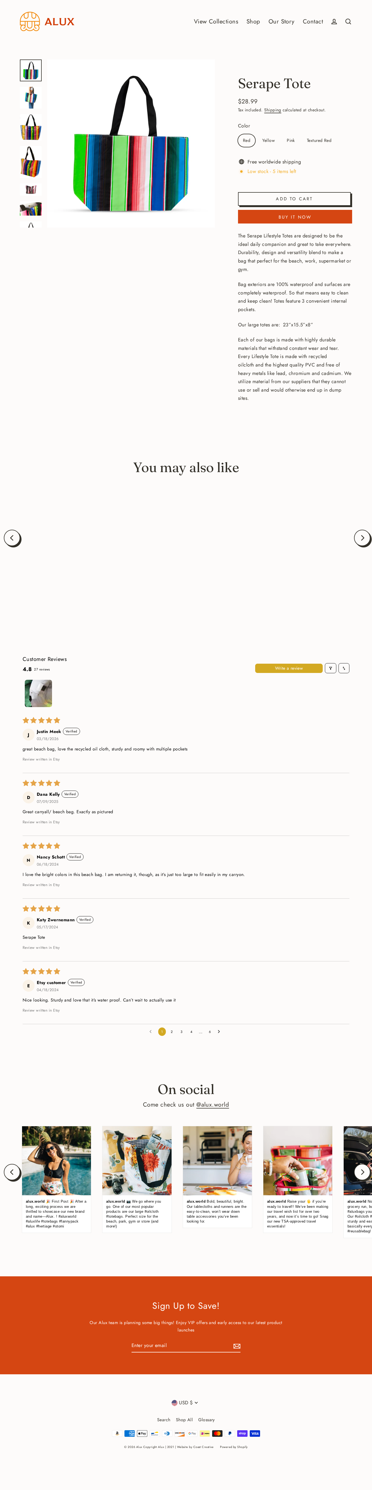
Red (246, 140)
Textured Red (319, 140)
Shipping (272, 110)
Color (244, 125)
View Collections (216, 21)
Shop (253, 21)
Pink (291, 140)
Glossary (206, 1420)
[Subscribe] (236, 1345)
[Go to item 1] (38, 693)
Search (163, 1420)
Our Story (282, 21)
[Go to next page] (220, 1032)
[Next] (362, 538)
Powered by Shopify (234, 1447)
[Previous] (12, 538)
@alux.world (212, 1104)
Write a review (289, 668)
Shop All (184, 1420)
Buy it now (295, 217)
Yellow (268, 140)
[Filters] (330, 668)
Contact (313, 21)
